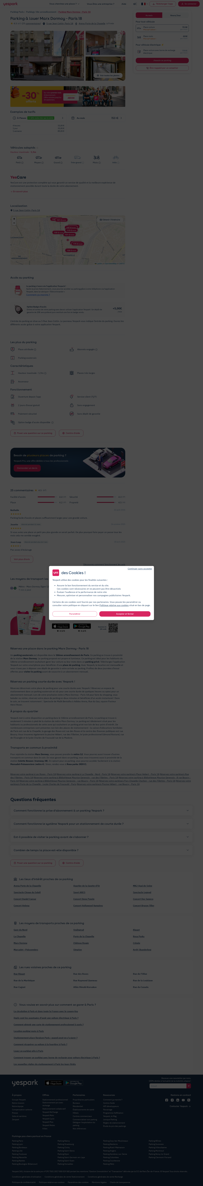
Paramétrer (74, 614)
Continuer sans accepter (140, 568)
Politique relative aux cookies (114, 605)
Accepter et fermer (125, 614)
